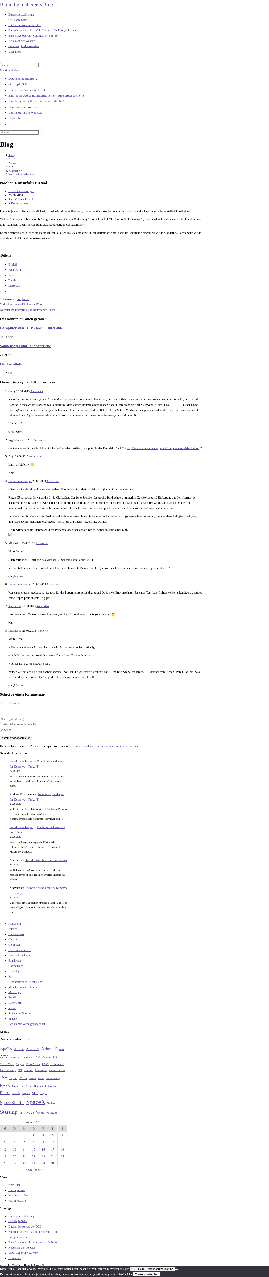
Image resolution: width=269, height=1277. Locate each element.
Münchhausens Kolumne (22, 987)
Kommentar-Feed (18, 1195)
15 (33, 1149)
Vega (30, 1112)
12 (4, 1149)
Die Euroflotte (11, 364)
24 (52, 1156)
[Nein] (176, 1269)
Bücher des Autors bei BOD (26, 90)
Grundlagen (15, 971)
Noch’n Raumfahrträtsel (22, 174)
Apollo (6, 1049)
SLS (35, 1093)
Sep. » (38, 1169)
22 (33, 1156)
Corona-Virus (7, 1064)
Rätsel (29, 199)
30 (43, 1163)
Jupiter (13, 1078)
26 (4, 1163)
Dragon (20, 1064)
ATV (4, 1056)
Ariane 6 (49, 1048)
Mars (23, 1078)
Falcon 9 (57, 1064)
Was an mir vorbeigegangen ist (26, 1024)
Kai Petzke (14, 606)
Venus (40, 1112)
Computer (14, 944)
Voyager (51, 1112)
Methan (32, 1078)
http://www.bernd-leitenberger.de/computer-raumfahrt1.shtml (163, 448)
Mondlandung (53, 1078)
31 (52, 1163)
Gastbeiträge (15, 965)
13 (14, 1149)
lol (19, 299)
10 (52, 1142)
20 (14, 1156)
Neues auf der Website (23, 107)
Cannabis (46, 1057)
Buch (38, 1057)
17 (52, 1149)
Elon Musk (33, 1064)
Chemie (12, 939)
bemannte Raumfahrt (22, 1057)
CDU (56, 1057)
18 (62, 1149)
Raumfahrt (15, 199)
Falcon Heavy (8, 1070)
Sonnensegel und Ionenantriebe (25, 346)
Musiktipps (14, 992)
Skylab (26, 1093)
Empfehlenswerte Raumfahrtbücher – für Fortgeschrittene (46, 95)
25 (62, 1156)
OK (133, 1268)
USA (22, 1113)
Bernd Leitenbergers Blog (26, 4)
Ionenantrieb (41, 1070)
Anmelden (14, 1184)
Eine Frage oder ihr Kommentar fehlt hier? (36, 101)
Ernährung (14, 960)
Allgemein (14, 923)
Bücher (12, 929)
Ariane (19, 1049)
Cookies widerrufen (146, 1274)
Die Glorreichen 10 (19, 950)
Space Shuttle (12, 1102)
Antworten (36, 391)
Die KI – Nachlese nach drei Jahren (46, 860)
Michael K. (15, 630)
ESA (45, 1064)
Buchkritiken (16, 934)
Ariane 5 (32, 1049)
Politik (12, 997)
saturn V (16, 1093)
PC (22, 1086)
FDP (20, 1070)
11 (62, 1142)
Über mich (15, 118)
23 (43, 1156)
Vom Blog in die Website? (25, 112)
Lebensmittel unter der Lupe (25, 981)
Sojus (43, 1093)
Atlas (61, 1049)
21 (23, 1156)
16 (43, 1149)
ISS (4, 1077)
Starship (8, 1112)
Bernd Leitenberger (21, 191)
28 (23, 1163)
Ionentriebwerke (57, 1070)
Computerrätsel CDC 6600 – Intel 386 (31, 328)
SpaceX (12, 1018)
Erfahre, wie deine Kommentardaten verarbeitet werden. (105, 746)
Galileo (28, 1070)
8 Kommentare (18, 203)
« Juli (28, 1169)
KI (10, 976)
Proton (29, 1086)
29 (33, 1163)
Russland (52, 1085)
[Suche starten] (41, 133)
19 (4, 1156)
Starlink (51, 1103)
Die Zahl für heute (19, 955)
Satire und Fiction (19, 1013)
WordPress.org (17, 1200)
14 (23, 1149)
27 (14, 1163)
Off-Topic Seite (18, 84)
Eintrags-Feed (16, 1190)
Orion (15, 1085)
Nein (141, 1268)
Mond (41, 1078)
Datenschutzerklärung (22, 78)
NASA (5, 1085)
